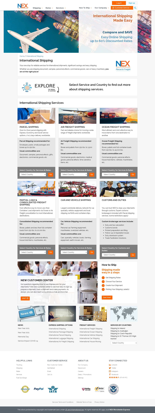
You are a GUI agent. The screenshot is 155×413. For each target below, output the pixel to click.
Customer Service (122, 8)
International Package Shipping (61, 332)
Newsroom (82, 368)
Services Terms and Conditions (62, 402)
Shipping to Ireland (118, 328)
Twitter (114, 368)
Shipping (19, 368)
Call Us (49, 374)
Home (22, 56)
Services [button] (60, 8)
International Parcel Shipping (60, 335)
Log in (119, 3)
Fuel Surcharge (21, 378)
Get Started (51, 368)
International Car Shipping (90, 338)
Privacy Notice (99, 402)
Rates (18, 371)
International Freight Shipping (91, 329)
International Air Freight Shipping (61, 342)
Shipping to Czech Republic (121, 334)
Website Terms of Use (84, 402)
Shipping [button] (37, 8)
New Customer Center (54, 365)
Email (49, 371)
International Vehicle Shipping (91, 335)
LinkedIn (114, 365)
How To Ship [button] (84, 8)
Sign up (132, 3)
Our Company (83, 365)
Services (19, 374)
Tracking (19, 365)
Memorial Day (23, 337)
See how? (107, 297)
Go (50, 175)
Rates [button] (48, 8)
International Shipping (34, 56)
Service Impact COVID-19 (28, 341)
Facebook (115, 374)
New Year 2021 (23, 328)
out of (123, 377)
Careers (80, 371)
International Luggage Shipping (61, 338)
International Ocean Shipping (91, 332)
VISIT (24, 298)
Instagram (115, 371)
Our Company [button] (101, 8)
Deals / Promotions (84, 374)
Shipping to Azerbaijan (119, 331)
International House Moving (90, 342)
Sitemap (81, 378)
